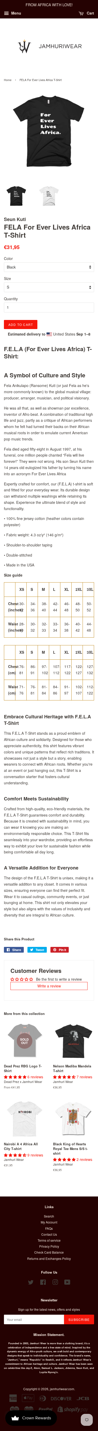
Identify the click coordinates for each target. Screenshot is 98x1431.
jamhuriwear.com (62, 1389)
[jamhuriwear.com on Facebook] (43, 1283)
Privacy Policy (49, 1246)
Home (7, 80)
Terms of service (49, 1240)
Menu (15, 13)
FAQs (49, 1228)
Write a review (49, 985)
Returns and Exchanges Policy (49, 1258)
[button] (15, 1076)
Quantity (11, 298)
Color (8, 258)
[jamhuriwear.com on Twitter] (31, 1283)
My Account (49, 1222)
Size (7, 278)
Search (49, 1216)
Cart (90, 13)
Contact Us (49, 1234)
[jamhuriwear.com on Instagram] (55, 1283)
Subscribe (79, 1319)
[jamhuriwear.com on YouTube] (67, 1283)
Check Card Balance (49, 1252)
